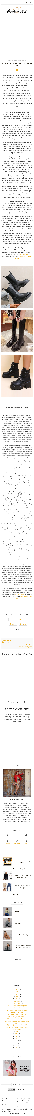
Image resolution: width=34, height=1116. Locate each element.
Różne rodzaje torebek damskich (17, 1019)
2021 (17, 999)
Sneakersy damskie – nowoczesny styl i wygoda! (17, 1022)
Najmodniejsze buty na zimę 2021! (17, 1025)
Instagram (17, 838)
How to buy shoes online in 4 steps (17, 1010)
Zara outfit (17, 1008)
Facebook (7, 838)
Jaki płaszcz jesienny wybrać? (17, 1017)
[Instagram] (24, 2)
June (17, 1031)
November (17, 1003)
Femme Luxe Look (20, 923)
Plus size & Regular (17, 1012)
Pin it (14, 624)
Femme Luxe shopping (21, 935)
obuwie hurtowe (20, 594)
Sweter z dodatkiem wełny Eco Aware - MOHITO (23, 946)
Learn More (14, 1114)
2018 (17, 1038)
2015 (16, 1045)
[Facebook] (21, 2)
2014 (17, 1047)
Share (14, 620)
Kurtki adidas (17, 1029)
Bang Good (16, 894)
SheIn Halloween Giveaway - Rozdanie (22, 861)
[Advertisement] (17, 39)
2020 (17, 1034)
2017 (16, 1041)
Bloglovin (7, 843)
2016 (16, 1043)
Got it (22, 1114)
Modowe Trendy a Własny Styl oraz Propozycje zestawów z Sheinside (22, 887)
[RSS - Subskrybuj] (26, 2)
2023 (17, 994)
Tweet (24, 620)
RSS (26, 843)
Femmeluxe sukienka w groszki (17, 1014)
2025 (17, 989)
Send (24, 624)
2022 (17, 996)
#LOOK (17, 912)
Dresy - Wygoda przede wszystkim (17, 1006)
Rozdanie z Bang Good (20, 869)
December (17, 1001)
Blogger (26, 838)
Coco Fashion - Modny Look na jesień (17, 1027)
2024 (17, 992)
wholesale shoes (24, 254)
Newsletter (17, 843)
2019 (17, 1036)
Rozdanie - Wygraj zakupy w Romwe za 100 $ (22, 876)
